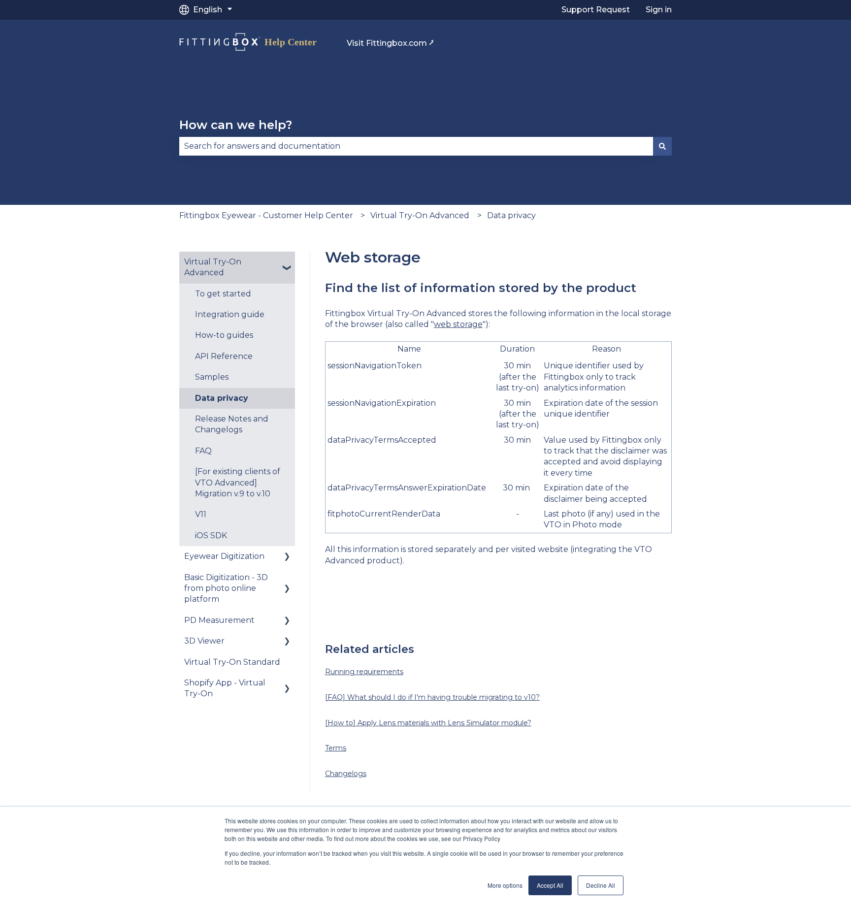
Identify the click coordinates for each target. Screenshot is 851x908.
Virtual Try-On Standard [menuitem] (232, 662)
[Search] (662, 146)
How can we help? (235, 125)
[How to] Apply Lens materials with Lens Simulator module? (428, 722)
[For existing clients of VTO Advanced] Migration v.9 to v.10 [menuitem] (237, 482)
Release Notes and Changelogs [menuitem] (231, 424)
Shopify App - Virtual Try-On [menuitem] (224, 688)
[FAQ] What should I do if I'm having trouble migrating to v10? (432, 697)
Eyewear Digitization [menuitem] (224, 556)
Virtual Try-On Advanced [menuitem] (212, 267)
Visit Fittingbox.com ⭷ (390, 43)
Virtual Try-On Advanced (419, 215)
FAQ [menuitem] (203, 450)
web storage (458, 324)
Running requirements (364, 671)
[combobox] (416, 146)
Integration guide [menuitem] (229, 314)
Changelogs (345, 773)
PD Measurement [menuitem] (219, 620)
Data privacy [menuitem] (221, 398)
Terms (335, 748)
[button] (287, 263)
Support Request (595, 9)
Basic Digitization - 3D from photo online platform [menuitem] (226, 588)
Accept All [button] (550, 885)
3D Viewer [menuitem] (204, 641)
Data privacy (511, 215)
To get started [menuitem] (223, 293)
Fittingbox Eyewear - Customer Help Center (266, 215)
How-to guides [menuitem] (224, 335)
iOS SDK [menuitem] (211, 535)
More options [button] (505, 885)
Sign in (659, 9)
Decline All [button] (600, 885)
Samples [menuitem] (212, 377)
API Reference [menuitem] (224, 356)
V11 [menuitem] (200, 514)
